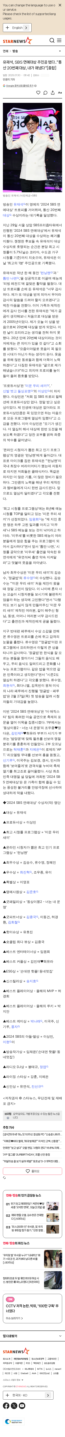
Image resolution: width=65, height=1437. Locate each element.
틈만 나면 (10, 278)
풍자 (14, 1027)
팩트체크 (37, 1363)
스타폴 (55, 1373)
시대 (15, 1373)
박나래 (35, 1021)
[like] (38, 92)
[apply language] (26, 28)
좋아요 (35, 1171)
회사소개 (6, 1359)
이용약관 (19, 1363)
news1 (58, 1369)
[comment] (45, 92)
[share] (53, 92)
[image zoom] (57, 187)
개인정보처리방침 (21, 1359)
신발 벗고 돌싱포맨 (17, 391)
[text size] (60, 92)
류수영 (28, 578)
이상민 (42, 391)
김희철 (13, 922)
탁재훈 (18, 749)
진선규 (36, 1086)
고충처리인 (52, 1359)
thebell (24, 1373)
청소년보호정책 (37, 1359)
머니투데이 (29, 1369)
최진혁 (25, 872)
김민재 (16, 733)
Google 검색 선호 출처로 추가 (19, 85)
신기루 (8, 760)
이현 (6, 1042)
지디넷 (7, 1373)
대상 (6, 215)
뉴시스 (48, 1369)
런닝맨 (45, 273)
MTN (39, 1369)
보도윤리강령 (49, 1363)
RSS (28, 1363)
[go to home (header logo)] (18, 40)
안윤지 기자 (9, 79)
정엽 (43, 1067)
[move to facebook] (6, 1405)
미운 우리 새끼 (36, 386)
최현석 (8, 685)
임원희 (34, 519)
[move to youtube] (22, 1405)
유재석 (18, 204)
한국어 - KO (19, 1395)
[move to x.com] (14, 1405)
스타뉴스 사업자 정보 (11, 1380)
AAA (34, 1373)
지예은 (34, 749)
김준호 (31, 892)
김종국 (31, 917)
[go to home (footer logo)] (16, 1351)
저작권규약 (7, 1363)
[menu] (59, 40)
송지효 (31, 981)
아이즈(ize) (45, 1373)
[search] (52, 40)
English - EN (20, 27)
